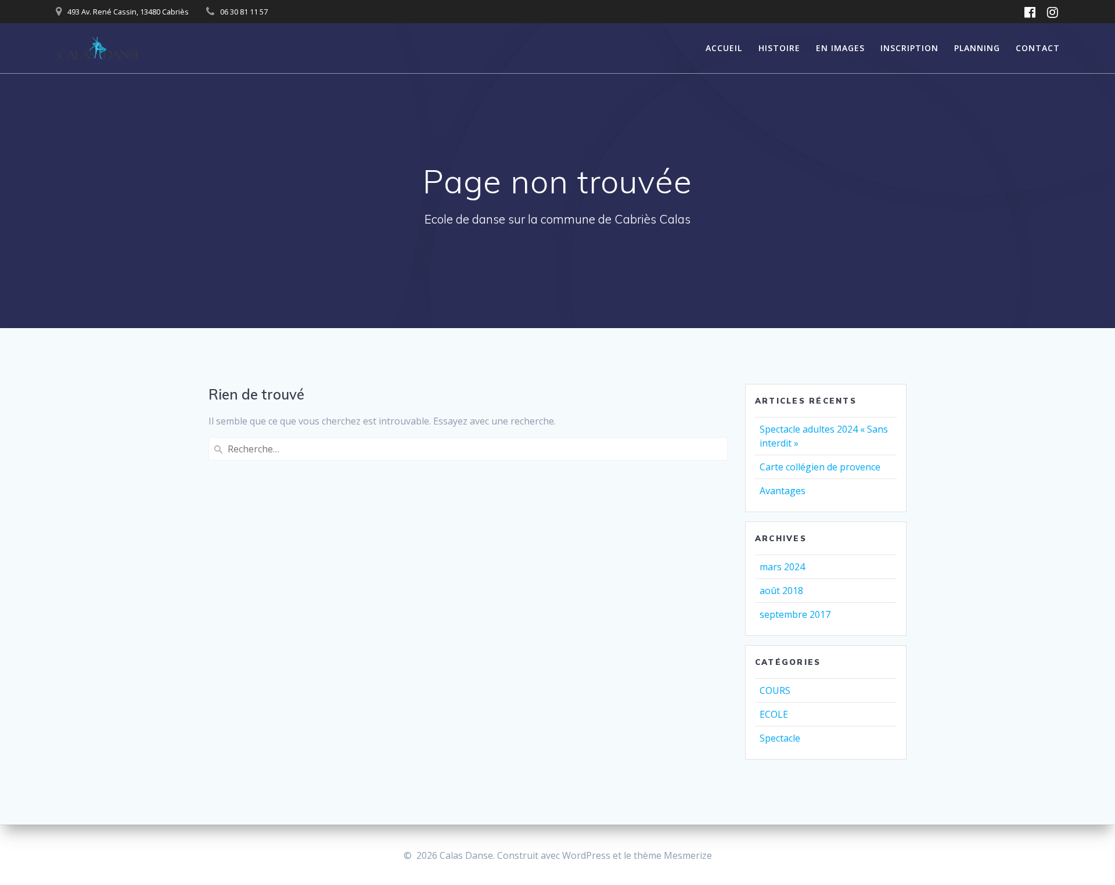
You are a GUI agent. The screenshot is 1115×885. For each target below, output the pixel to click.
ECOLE (774, 714)
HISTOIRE (779, 47)
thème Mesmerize (673, 855)
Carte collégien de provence (820, 467)
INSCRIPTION (909, 47)
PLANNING (977, 47)
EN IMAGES (840, 47)
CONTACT (1038, 47)
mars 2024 (782, 566)
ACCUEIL (724, 47)
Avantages (782, 490)
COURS (775, 690)
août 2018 (781, 590)
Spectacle (780, 738)
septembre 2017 (795, 614)
